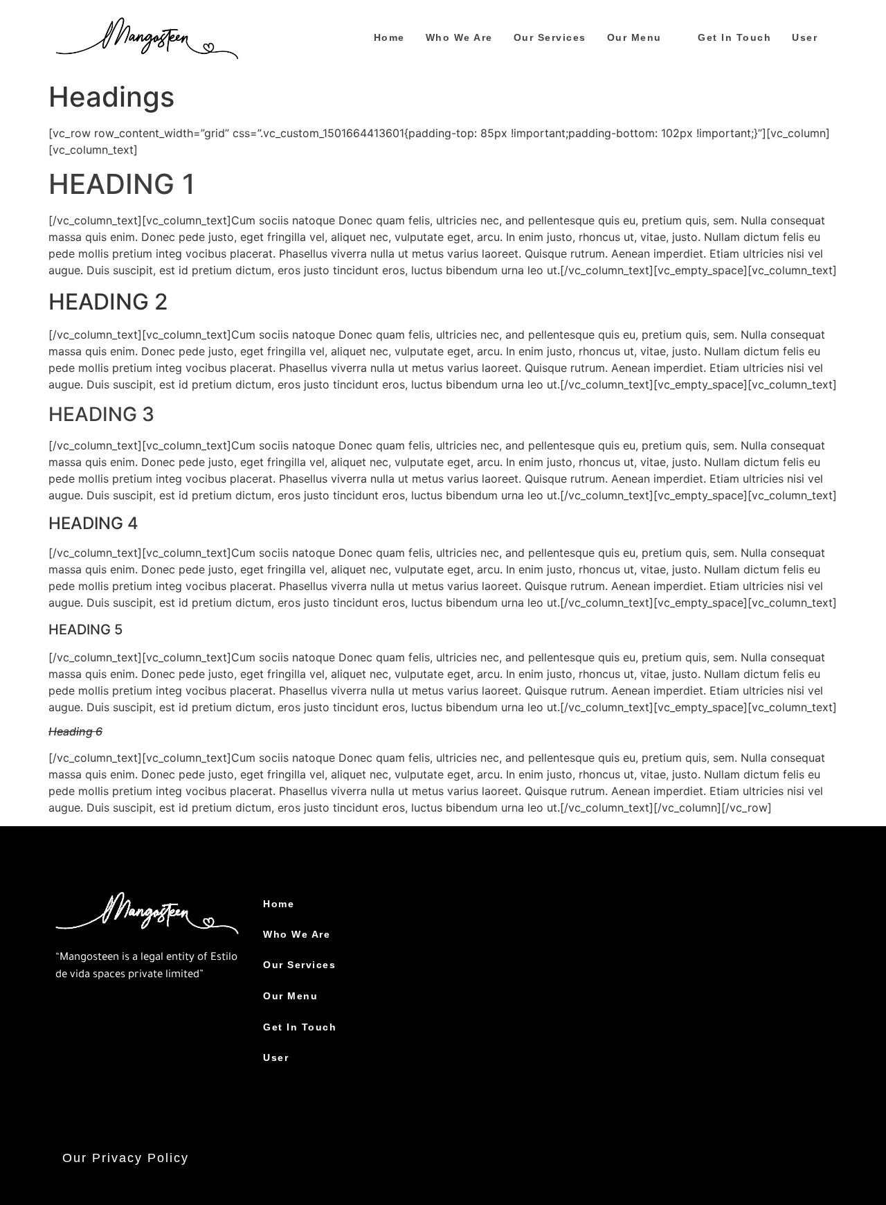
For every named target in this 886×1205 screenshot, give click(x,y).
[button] (642, 37)
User (804, 37)
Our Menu (634, 37)
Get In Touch (734, 37)
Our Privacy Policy (125, 1158)
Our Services (550, 37)
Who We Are (459, 37)
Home (389, 37)
